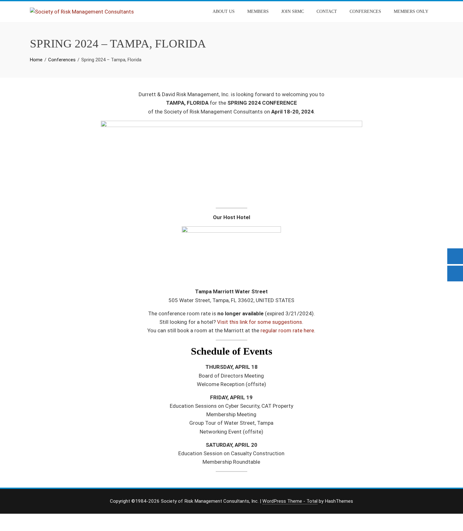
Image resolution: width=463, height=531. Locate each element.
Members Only (411, 11)
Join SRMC (292, 11)
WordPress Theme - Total (289, 501)
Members (258, 11)
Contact (327, 11)
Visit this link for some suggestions (259, 322)
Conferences (365, 11)
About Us (224, 11)
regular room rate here (287, 330)
